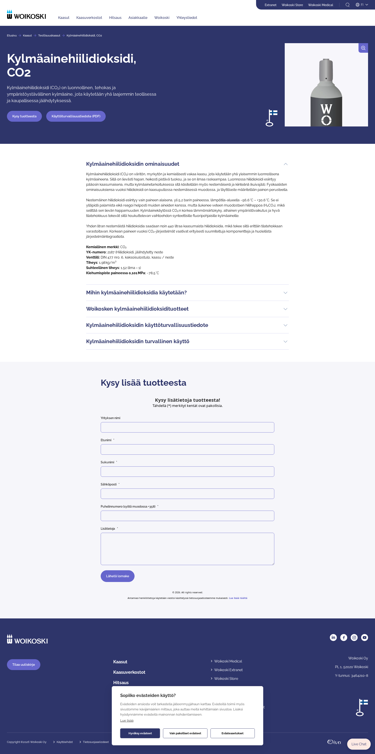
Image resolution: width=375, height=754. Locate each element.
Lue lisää (126, 721)
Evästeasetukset (232, 733)
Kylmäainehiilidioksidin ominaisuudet (132, 164)
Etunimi (106, 440)
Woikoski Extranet (228, 670)
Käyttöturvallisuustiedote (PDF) (76, 116)
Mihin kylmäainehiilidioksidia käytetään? (136, 292)
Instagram (354, 637)
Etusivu (12, 35)
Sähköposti (109, 484)
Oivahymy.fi (334, 742)
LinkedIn (333, 637)
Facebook (343, 637)
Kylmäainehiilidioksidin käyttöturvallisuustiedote (147, 325)
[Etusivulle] (26, 14)
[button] (326, 86)
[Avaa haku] (347, 5)
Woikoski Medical (320, 5)
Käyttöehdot (65, 742)
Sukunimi (107, 462)
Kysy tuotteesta (24, 116)
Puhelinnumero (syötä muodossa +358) (128, 506)
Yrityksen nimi (110, 418)
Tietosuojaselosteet (96, 742)
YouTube (364, 637)
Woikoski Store (292, 5)
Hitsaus (115, 18)
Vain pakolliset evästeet (185, 733)
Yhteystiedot (186, 18)
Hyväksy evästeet (140, 733)
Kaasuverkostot (89, 18)
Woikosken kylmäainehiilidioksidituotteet (137, 309)
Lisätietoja (108, 528)
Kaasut (63, 18)
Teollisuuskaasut (49, 35)
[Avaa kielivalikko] (362, 5)
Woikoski (161, 18)
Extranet (270, 5)
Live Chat (359, 744)
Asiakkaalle (137, 18)
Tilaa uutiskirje (23, 665)
